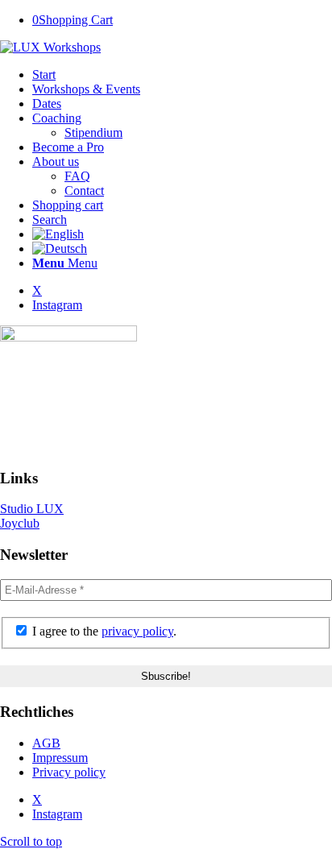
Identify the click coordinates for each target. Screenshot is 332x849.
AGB (46, 743)
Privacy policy (69, 772)
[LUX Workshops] (50, 47)
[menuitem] (182, 75)
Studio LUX (32, 509)
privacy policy (137, 631)
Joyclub (19, 523)
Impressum (60, 757)
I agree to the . (102, 631)
